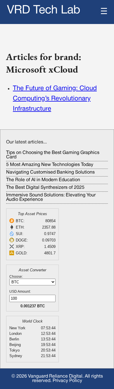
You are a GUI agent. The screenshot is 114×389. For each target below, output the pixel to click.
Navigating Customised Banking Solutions (50, 172)
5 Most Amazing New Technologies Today (49, 165)
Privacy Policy (67, 381)
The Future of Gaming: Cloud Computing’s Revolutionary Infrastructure (55, 98)
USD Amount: (20, 291)
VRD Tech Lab (43, 10)
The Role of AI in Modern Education (43, 180)
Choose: (16, 277)
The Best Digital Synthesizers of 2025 (45, 188)
